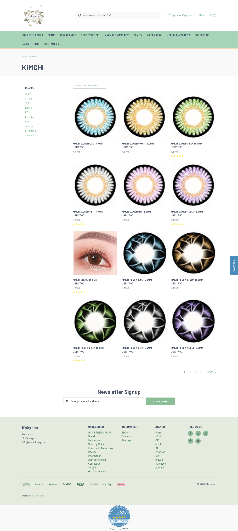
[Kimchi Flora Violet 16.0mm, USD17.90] (193, 321)
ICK (27, 103)
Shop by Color (90, 35)
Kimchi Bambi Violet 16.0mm (187, 211)
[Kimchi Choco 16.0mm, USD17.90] (95, 253)
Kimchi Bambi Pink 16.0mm (136, 211)
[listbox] (95, 85)
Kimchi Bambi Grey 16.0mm (88, 211)
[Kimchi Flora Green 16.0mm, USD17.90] (95, 321)
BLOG (37, 44)
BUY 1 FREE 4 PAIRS (32, 35)
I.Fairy (28, 93)
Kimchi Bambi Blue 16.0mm (88, 143)
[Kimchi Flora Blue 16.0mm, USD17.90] (144, 253)
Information (154, 35)
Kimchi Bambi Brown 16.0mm (138, 143)
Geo (27, 121)
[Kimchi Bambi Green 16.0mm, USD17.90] (193, 116)
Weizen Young (37, 496)
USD (200, 15)
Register (187, 15)
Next (210, 372)
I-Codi (28, 98)
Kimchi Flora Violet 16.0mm (187, 347)
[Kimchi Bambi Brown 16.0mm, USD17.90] (144, 116)
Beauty (138, 35)
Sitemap (126, 440)
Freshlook (30, 130)
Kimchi (28, 107)
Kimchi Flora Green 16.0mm (88, 347)
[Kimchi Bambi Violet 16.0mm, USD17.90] (193, 184)
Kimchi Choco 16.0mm (85, 279)
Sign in (175, 15)
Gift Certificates (97, 471)
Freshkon (30, 117)
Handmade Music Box (116, 35)
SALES (25, 44)
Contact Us (202, 35)
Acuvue (29, 126)
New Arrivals (68, 35)
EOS (27, 112)
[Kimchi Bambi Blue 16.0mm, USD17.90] (95, 116)
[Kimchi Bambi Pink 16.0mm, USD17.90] (144, 184)
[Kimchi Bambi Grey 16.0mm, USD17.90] (95, 184)
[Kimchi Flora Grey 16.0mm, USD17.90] (144, 321)
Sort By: (78, 85)
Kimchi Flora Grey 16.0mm (137, 347)
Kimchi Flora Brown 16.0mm (187, 279)
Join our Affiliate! (178, 35)
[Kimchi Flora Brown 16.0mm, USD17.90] (193, 253)
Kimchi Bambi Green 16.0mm (186, 143)
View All (29, 135)
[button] (234, 265)
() (214, 15)
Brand (51, 35)
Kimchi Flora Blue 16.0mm (137, 279)
